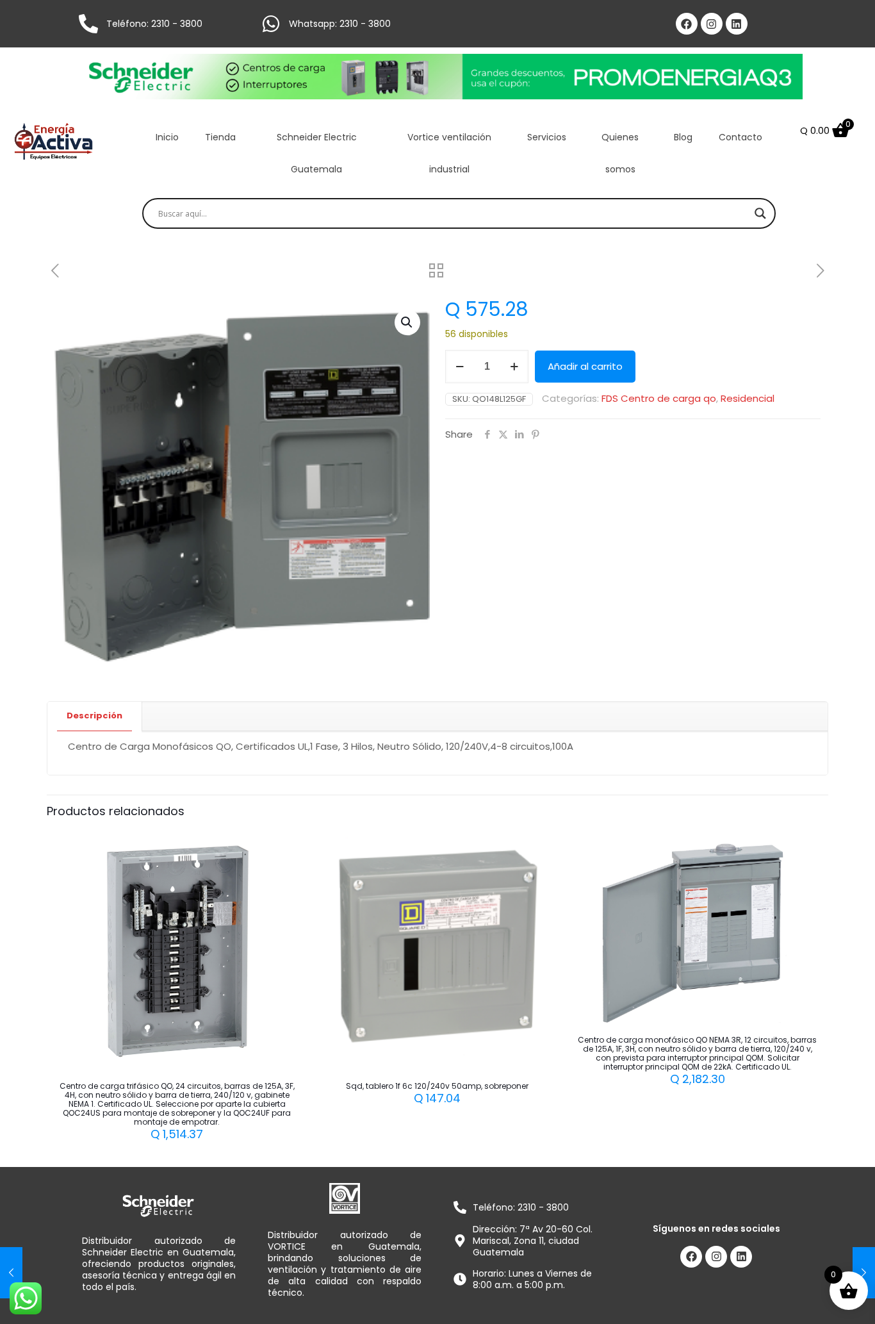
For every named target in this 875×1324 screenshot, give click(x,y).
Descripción (94, 715)
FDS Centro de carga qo (658, 398)
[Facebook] (687, 24)
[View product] (281, 872)
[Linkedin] (737, 24)
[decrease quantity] (459, 366)
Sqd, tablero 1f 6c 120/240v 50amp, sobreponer (437, 1085)
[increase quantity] (514, 366)
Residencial (747, 398)
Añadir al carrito (585, 366)
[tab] (94, 716)
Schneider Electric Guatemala (317, 153)
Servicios (546, 137)
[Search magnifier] (760, 213)
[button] (407, 322)
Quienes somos (620, 153)
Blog (683, 137)
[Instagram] (712, 24)
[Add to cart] (281, 845)
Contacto (740, 137)
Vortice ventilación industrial (449, 153)
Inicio (167, 137)
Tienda (220, 137)
